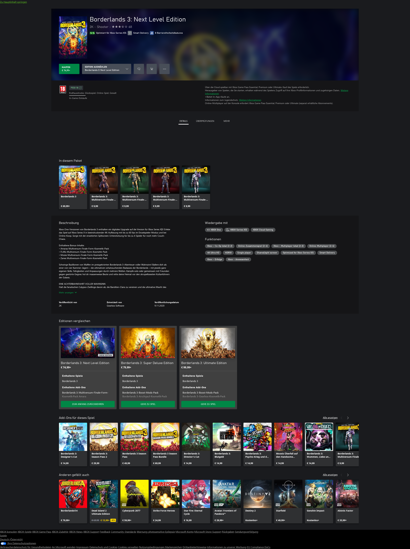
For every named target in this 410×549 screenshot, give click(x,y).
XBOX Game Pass (41, 531)
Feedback (105, 531)
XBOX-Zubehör (60, 531)
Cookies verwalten (128, 547)
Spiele (3, 535)
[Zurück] (341, 418)
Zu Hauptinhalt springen (13, 2)
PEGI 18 (74, 88)
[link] (73, 187)
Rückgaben (228, 531)
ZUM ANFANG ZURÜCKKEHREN (88, 404)
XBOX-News (76, 531)
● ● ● (164, 69)
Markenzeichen (173, 547)
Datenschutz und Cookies (103, 547)
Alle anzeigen (330, 417)
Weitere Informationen (250, 99)
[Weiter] (348, 418)
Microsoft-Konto (185, 531)
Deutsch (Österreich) (11, 539)
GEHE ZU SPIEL (148, 404)
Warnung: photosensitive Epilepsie (156, 531)
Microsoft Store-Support (207, 531)
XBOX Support (91, 531)
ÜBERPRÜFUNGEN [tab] (205, 120)
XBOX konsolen (8, 531)
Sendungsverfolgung (246, 531)
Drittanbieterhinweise (194, 547)
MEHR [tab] (227, 120)
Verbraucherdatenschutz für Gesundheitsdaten (25, 547)
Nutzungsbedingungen (152, 547)
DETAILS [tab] (183, 120)
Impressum (82, 547)
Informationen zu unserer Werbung (226, 547)
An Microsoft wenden (64, 547)
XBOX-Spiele (25, 531)
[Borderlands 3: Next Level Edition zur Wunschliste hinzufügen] (139, 69)
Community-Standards (123, 531)
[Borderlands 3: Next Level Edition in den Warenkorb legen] (152, 69)
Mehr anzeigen (66, 292)
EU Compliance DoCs (258, 547)
